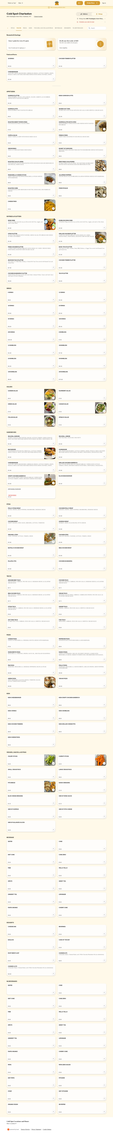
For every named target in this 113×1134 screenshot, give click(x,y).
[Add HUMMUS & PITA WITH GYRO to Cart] (104, 129)
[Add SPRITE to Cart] (53, 888)
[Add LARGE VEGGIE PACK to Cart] (104, 776)
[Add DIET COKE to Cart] (53, 861)
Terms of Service (25, 1129)
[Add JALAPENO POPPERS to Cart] (104, 182)
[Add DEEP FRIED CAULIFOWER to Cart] (104, 169)
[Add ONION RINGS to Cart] (53, 155)
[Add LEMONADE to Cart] (104, 901)
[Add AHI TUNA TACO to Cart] (53, 627)
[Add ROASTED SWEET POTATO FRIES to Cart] (53, 129)
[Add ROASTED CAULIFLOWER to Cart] (53, 169)
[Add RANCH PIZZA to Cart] (104, 659)
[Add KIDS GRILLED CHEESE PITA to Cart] (104, 731)
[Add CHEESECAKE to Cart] (53, 933)
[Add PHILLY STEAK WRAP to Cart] (53, 515)
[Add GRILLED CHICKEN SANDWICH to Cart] (104, 470)
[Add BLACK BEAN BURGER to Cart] (104, 483)
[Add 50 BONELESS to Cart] (104, 365)
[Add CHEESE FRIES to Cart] (53, 208)
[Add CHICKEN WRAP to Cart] (53, 528)
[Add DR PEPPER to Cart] (104, 1111)
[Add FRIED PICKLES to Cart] (104, 195)
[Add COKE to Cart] (104, 848)
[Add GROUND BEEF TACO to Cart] (53, 587)
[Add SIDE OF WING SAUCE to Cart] (104, 803)
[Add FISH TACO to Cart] (104, 627)
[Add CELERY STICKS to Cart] (53, 763)
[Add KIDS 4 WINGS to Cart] (53, 718)
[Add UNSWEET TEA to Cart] (53, 901)
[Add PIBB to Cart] (53, 875)
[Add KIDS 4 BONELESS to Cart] (104, 718)
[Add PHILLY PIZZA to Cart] (104, 672)
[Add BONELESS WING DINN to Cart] (104, 227)
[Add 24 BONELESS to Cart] (53, 365)
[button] (21, 3)
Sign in (104, 3)
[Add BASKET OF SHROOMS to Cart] (104, 155)
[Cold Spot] (57, 3)
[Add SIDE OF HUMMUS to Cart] (53, 816)
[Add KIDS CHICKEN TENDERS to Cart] (53, 731)
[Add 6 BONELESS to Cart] (104, 339)
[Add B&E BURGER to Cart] (53, 456)
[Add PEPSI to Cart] (53, 1071)
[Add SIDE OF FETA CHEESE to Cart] (104, 816)
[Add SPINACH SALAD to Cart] (104, 424)
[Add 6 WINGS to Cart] (53, 299)
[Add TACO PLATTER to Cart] (104, 280)
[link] (13, 28)
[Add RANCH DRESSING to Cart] (104, 790)
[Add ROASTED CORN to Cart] (53, 195)
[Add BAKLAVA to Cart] (53, 947)
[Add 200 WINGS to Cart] (53, 339)
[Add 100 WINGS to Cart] (104, 326)
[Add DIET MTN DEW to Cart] (104, 1098)
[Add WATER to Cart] (53, 848)
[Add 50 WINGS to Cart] (53, 326)
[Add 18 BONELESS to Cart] (104, 352)
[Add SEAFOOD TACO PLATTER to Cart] (53, 267)
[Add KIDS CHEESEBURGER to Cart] (53, 704)
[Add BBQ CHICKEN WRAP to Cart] (104, 555)
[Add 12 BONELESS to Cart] (53, 352)
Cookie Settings (47, 1129)
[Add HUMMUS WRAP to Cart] (104, 528)
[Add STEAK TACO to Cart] (53, 613)
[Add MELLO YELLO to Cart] (104, 875)
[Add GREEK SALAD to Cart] (53, 411)
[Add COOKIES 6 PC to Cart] (104, 960)
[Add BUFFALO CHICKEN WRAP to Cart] (53, 555)
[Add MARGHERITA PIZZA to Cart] (53, 659)
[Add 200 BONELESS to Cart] (104, 379)
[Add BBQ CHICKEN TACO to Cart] (53, 600)
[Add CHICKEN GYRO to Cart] (104, 541)
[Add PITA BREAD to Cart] (53, 790)
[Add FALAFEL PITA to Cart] (53, 568)
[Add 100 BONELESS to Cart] (53, 379)
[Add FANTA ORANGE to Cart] (53, 914)
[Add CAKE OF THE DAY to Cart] (104, 947)
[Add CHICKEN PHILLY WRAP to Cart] (104, 515)
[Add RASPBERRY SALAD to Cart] (104, 398)
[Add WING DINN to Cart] (53, 227)
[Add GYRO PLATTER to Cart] (53, 240)
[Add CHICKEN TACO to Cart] (104, 587)
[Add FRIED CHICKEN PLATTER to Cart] (53, 254)
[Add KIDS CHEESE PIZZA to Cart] (53, 744)
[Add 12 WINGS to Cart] (104, 299)
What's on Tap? (12, 3)
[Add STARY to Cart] (53, 1098)
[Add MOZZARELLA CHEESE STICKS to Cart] (53, 182)
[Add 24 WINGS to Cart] (104, 312)
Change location (38, 16)
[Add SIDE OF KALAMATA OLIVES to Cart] (53, 829)
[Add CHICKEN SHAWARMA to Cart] (104, 568)
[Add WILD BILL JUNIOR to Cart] (104, 443)
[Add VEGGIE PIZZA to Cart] (104, 685)
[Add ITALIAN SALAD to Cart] (53, 424)
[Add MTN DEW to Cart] (104, 1085)
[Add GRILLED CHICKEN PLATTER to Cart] (104, 240)
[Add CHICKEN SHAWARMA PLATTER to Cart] (53, 280)
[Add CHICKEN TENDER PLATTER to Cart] (104, 65)
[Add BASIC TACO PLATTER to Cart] (104, 254)
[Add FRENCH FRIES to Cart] (104, 142)
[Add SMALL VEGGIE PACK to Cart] (53, 776)
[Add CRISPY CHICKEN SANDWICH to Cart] (53, 483)
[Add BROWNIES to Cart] (104, 933)
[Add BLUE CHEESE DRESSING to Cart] (53, 803)
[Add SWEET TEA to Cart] (104, 888)
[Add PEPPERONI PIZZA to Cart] (104, 646)
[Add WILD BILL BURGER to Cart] (53, 443)
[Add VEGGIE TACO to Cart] (104, 600)
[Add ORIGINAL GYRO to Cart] (53, 541)
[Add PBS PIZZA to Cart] (53, 672)
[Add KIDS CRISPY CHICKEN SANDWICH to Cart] (104, 704)
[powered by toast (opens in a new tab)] (13, 1129)
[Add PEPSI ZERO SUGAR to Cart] (104, 1071)
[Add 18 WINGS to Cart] (53, 65)
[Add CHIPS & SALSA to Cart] (53, 142)
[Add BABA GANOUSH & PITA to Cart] (104, 102)
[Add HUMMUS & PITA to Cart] (53, 116)
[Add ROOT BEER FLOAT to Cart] (53, 960)
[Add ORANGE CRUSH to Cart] (53, 1111)
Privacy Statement (36, 1129)
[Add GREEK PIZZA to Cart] (53, 685)
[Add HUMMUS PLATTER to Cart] (53, 102)
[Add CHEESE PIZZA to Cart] (53, 646)
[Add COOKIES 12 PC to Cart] (53, 973)
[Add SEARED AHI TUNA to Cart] (104, 116)
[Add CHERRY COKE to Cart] (104, 914)
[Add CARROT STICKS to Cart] (104, 763)
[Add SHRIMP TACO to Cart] (104, 613)
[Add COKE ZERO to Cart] (104, 861)
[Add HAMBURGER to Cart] (104, 456)
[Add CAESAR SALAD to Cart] (104, 411)
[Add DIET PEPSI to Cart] (53, 1085)
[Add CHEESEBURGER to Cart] (53, 79)
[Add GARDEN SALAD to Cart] (53, 398)
